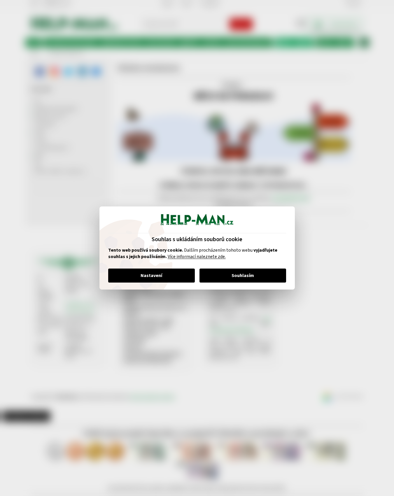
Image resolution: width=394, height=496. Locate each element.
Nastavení (151, 275)
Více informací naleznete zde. (197, 256)
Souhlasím (243, 275)
